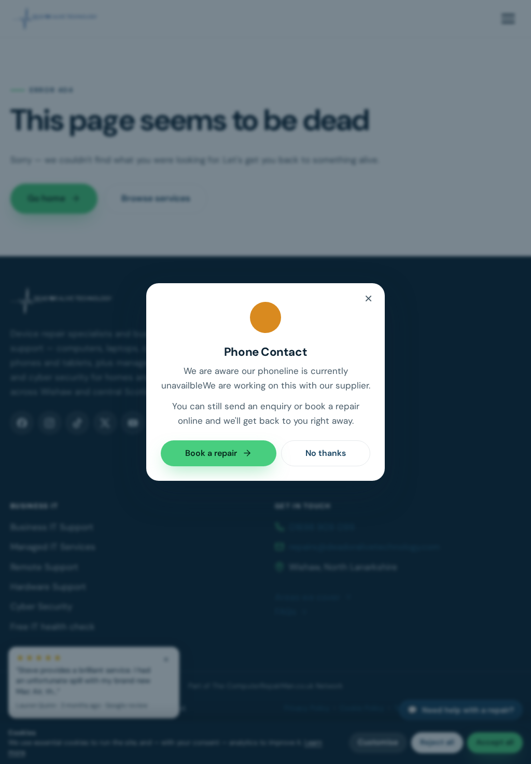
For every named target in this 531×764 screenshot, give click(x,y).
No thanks (325, 453)
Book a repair (211, 453)
